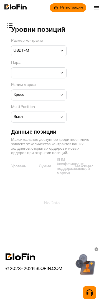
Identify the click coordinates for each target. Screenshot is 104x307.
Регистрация (71, 8)
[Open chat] (89, 292)
